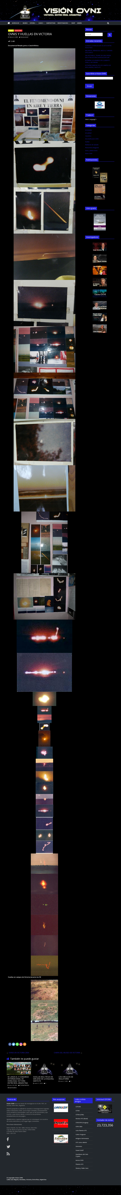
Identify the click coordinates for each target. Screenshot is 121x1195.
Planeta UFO (79, 1164)
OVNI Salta (79, 1126)
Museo (25, 23)
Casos (40, 23)
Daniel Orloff (79, 1150)
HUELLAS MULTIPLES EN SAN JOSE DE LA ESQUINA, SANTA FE (43, 1079)
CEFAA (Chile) (80, 1114)
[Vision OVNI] (9, 23)
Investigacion (63, 23)
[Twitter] (13, 1044)
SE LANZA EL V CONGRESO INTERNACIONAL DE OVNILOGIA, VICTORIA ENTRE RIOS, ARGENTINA (18, 1080)
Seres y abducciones (91, 150)
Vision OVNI (18, 30)
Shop (73, 23)
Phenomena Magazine (92, 148)
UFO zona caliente (81, 1142)
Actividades (88, 130)
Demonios (79, 1146)
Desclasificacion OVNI (92, 139)
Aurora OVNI (79, 1160)
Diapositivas (50, 23)
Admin (79, 23)
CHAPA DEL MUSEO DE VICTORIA (68, 1052)
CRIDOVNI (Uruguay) (82, 1122)
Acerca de (15, 23)
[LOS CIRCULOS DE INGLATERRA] (70, 1063)
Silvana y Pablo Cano (82, 1168)
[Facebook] (10, 1044)
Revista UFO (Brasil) (82, 1118)
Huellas (11, 30)
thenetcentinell (24, 37)
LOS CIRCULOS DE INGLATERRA (66, 1078)
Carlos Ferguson (81, 1134)
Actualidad (88, 133)
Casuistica (88, 136)
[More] (24, 1044)
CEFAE (78, 1111)
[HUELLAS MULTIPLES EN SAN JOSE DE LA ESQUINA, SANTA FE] (44, 1063)
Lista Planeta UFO (81, 1130)
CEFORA (32, 23)
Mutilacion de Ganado (92, 145)
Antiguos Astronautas (82, 1138)
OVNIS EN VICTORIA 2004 (18, 1052)
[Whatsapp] (17, 1044)
